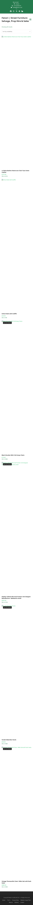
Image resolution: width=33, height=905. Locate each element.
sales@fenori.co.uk (17, 7)
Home (3, 900)
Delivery (17, 902)
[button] (30, 19)
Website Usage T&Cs (26, 900)
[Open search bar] (16, 9)
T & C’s (8, 900)
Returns (11, 902)
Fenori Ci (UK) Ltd (12, 897)
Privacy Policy (15, 900)
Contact (22, 902)
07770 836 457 (17, 5)
